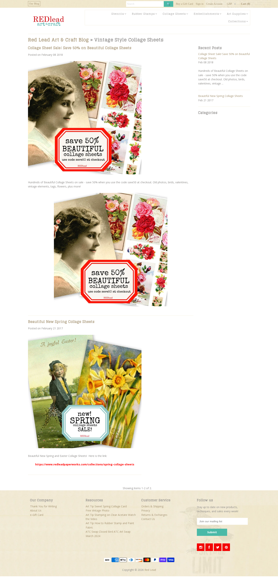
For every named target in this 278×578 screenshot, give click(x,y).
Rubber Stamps (143, 13)
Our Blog (34, 3)
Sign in (199, 3)
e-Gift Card (36, 515)
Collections (237, 21)
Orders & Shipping (152, 506)
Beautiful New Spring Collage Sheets (61, 322)
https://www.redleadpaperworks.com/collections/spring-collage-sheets (84, 464)
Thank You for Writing (43, 506)
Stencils (117, 13)
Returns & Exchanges (154, 515)
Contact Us (148, 519)
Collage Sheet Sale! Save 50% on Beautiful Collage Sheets (79, 48)
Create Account (214, 3)
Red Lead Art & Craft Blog (58, 40)
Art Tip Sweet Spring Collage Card (106, 506)
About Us (35, 510)
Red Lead (150, 570)
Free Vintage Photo (97, 510)
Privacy (145, 510)
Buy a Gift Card (184, 3)
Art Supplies (236, 13)
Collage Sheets (174, 13)
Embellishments (206, 13)
